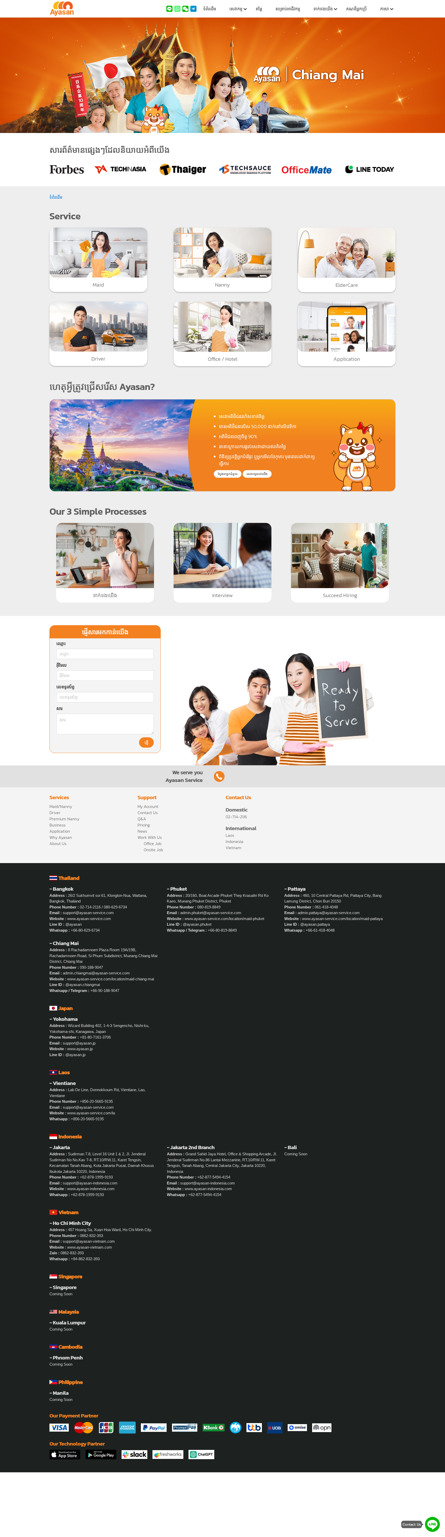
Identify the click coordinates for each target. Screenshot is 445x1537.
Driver (55, 812)
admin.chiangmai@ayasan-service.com (96, 973)
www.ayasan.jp (80, 1049)
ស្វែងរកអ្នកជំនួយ (227, 474)
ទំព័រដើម (209, 9)
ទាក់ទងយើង (323, 9)
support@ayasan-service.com (88, 912)
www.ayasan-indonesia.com (91, 1189)
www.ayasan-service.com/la (91, 1113)
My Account (148, 806)
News (142, 831)
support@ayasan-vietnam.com (89, 1241)
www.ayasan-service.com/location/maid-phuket (224, 918)
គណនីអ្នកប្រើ (356, 9)
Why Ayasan (60, 837)
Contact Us (148, 812)
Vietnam (233, 848)
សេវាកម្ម (235, 9)
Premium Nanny (64, 819)
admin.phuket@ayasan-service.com (210, 912)
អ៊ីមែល (61, 665)
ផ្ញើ (146, 742)
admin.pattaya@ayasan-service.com (329, 912)
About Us (57, 843)
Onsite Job (153, 850)
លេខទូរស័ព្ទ (65, 687)
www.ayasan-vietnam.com (89, 1247)
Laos (230, 835)
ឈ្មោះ (61, 644)
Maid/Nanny (60, 806)
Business (57, 825)
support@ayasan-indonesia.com (90, 1183)
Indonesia (234, 841)
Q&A (142, 819)
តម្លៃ (259, 9)
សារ (59, 709)
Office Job (152, 843)
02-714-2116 (236, 817)
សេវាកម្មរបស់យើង (257, 474)
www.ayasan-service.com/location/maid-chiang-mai (110, 979)
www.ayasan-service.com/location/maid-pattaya (342, 918)
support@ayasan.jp (79, 1043)
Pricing (144, 825)
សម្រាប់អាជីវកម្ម (288, 9)
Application (59, 831)
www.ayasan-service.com (89, 918)
